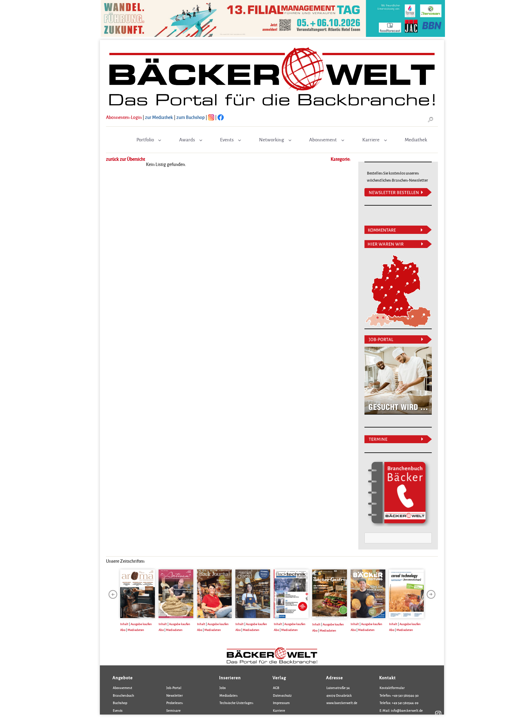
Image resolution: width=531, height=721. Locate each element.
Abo (122, 630)
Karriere (371, 139)
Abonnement (323, 139)
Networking (271, 139)
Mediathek (416, 139)
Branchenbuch (123, 695)
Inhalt (124, 624)
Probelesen (174, 702)
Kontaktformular (392, 687)
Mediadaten (136, 630)
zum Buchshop (190, 117)
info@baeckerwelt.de (406, 710)
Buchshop (120, 702)
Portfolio (145, 139)
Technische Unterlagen (236, 702)
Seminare (173, 710)
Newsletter (174, 695)
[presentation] (112, 594)
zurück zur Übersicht (125, 159)
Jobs (222, 687)
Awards (187, 139)
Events (227, 139)
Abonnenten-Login (124, 117)
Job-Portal (173, 687)
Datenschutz (282, 695)
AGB (276, 687)
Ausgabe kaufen (141, 624)
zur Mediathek (159, 117)
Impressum (281, 702)
